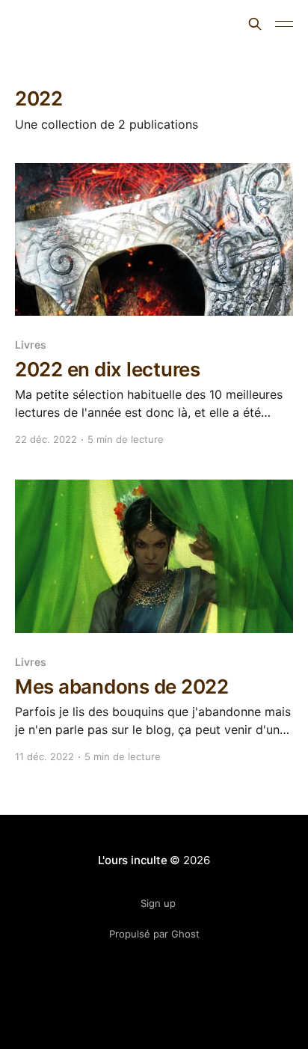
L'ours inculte (67, 22)
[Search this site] (255, 24)
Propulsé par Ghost (154, 934)
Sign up (158, 903)
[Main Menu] (284, 24)
